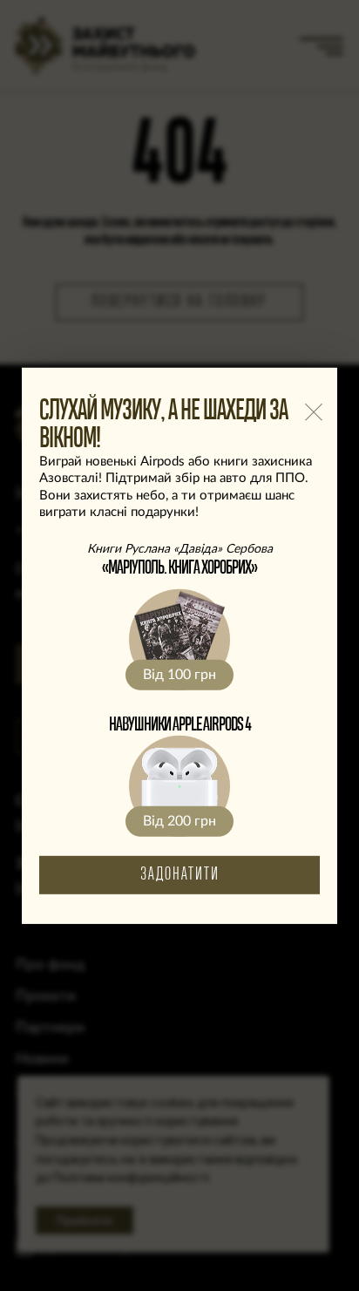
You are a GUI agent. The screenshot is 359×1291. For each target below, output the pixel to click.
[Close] (313, 412)
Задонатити (180, 874)
